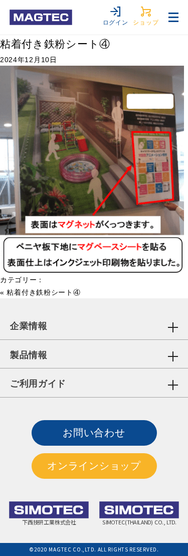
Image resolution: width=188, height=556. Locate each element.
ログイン (115, 22)
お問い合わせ (94, 432)
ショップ (145, 22)
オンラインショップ (93, 465)
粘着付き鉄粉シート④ (55, 44)
